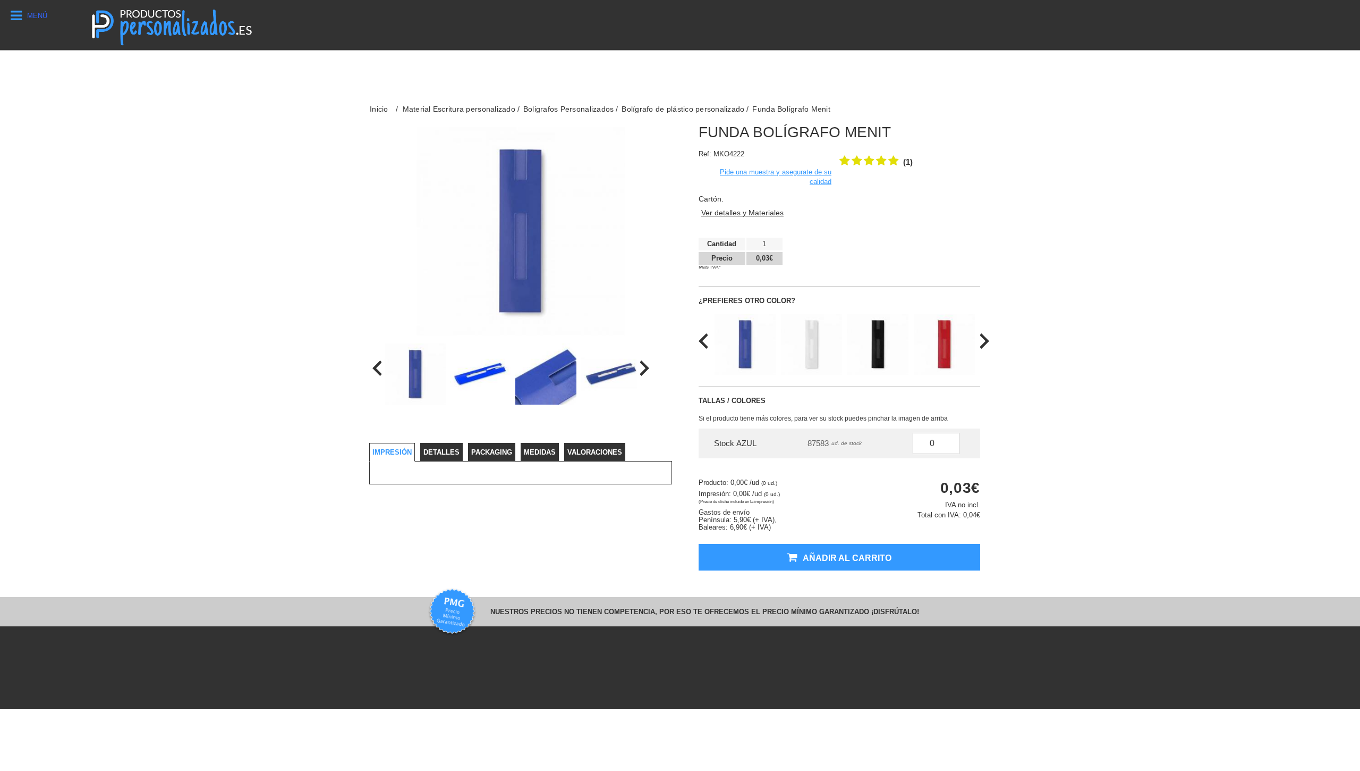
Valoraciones (594, 452)
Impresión (392, 452)
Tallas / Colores (732, 401)
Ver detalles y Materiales (742, 212)
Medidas (540, 452)
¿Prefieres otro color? (747, 301)
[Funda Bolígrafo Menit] (415, 374)
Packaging (491, 452)
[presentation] (376, 368)
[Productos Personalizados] (171, 25)
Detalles (441, 452)
